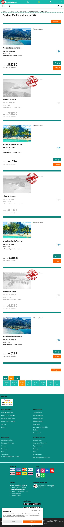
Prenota (57, 68)
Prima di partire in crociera (8, 415)
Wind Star (5, 51)
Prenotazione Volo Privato (7, 443)
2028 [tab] (17, 378)
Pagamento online (37, 446)
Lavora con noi (37, 433)
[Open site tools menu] (62, 2)
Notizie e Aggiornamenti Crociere (41, 457)
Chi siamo (3, 446)
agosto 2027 (57, 383)
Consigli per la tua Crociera (8, 418)
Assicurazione (36, 424)
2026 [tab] (5, 378)
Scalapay (35, 449)
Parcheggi (35, 430)
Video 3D (3, 424)
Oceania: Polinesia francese (12, 48)
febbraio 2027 (14, 383)
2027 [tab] (11, 378)
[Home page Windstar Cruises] (59, 51)
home (4, 11)
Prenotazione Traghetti (7, 440)
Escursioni (3, 427)
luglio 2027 (50, 383)
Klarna (34, 452)
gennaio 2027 (6, 383)
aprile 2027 (28, 383)
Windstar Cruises (21, 11)
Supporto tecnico (37, 412)
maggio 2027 (35, 383)
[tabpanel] (32, 383)
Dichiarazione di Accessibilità (40, 427)
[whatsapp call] (39, 2)
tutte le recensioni (7, 405)
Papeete (11, 55)
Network (3, 452)
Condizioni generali (38, 415)
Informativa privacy (38, 418)
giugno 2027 (43, 383)
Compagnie (11, 11)
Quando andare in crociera (8, 421)
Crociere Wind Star (33, 11)
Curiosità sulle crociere (7, 412)
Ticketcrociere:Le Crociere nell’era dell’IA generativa (10, 455)
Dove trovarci (4, 449)
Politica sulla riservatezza (37, 510)
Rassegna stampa (37, 455)
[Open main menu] (62, 6)
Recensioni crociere (38, 440)
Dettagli (57, 63)
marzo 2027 (22, 383)
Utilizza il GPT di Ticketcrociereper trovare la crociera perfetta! (46, 486)
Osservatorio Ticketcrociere (40, 443)
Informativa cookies (38, 421)
